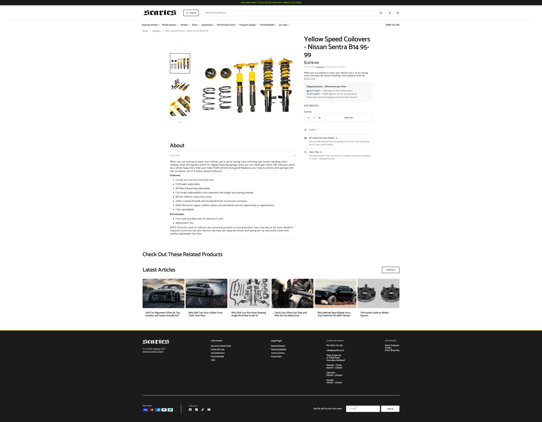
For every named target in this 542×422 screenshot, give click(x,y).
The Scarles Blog (217, 356)
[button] (390, 13)
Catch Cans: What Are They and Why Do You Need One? (290, 314)
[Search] (381, 13)
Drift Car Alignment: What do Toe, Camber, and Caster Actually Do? (162, 314)
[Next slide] (180, 122)
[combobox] (294, 13)
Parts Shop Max (392, 350)
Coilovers (156, 31)
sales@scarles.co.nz (335, 350)
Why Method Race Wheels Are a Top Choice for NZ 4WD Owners (333, 314)
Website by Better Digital (153, 351)
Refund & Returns (278, 346)
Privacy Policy (276, 356)
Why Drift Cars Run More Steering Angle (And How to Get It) (248, 314)
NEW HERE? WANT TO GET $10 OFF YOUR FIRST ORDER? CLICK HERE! (271, 2)
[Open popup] (336, 138)
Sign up (390, 408)
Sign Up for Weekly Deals (221, 346)
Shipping (320, 67)
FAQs (213, 359)
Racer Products (392, 345)
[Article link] (163, 300)
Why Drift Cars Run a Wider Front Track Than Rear (205, 314)
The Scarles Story (218, 352)
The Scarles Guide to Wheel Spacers (374, 314)
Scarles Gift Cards (217, 349)
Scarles (157, 349)
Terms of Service (277, 352)
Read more (309, 78)
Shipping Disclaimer (278, 349)
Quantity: (308, 112)
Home (145, 31)
